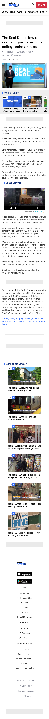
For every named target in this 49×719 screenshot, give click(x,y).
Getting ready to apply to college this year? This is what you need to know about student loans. (23, 321)
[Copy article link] (17, 59)
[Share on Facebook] (10, 59)
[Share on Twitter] (13, 59)
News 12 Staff (7, 52)
